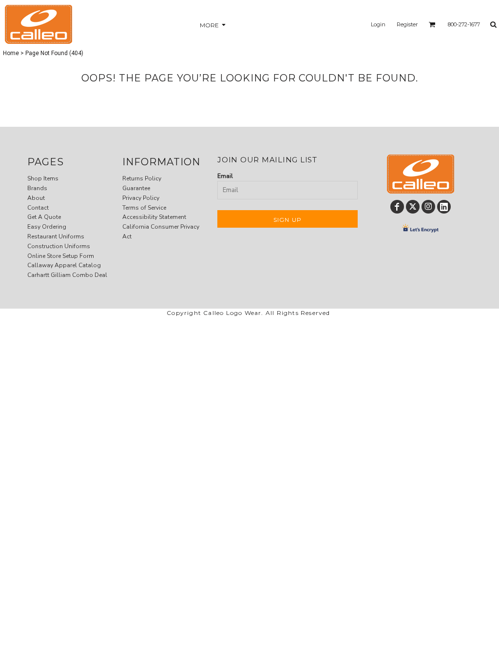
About (36, 198)
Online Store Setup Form (60, 256)
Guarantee (136, 188)
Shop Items (42, 178)
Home (11, 53)
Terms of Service (144, 208)
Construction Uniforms (58, 246)
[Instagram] (428, 207)
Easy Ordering (46, 227)
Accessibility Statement (154, 217)
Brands (37, 188)
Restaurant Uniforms (55, 236)
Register (407, 24)
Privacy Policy (140, 198)
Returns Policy (141, 178)
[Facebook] (397, 207)
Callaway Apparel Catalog (64, 265)
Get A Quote (44, 217)
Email (225, 176)
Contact (38, 208)
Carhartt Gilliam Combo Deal (67, 275)
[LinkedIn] (444, 207)
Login (378, 24)
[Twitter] (413, 207)
